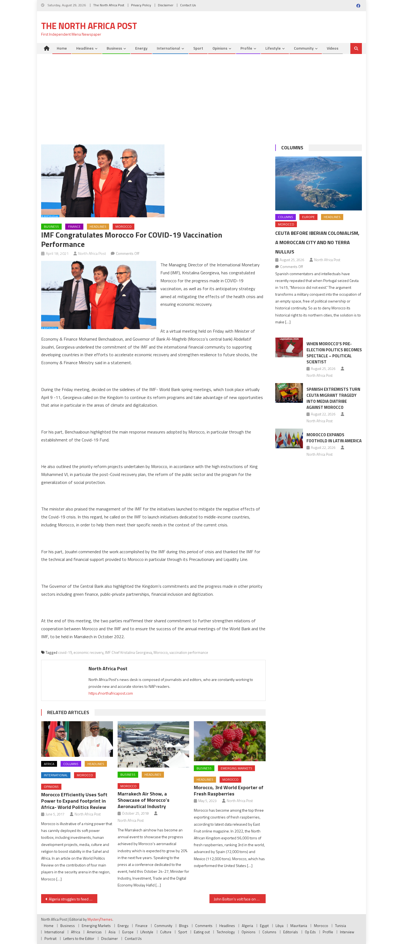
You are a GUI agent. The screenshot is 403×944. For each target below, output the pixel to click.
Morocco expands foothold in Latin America (334, 438)
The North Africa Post (108, 5)
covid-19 (65, 652)
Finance (74, 226)
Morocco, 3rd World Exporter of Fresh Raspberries (228, 790)
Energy (141, 48)
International (168, 48)
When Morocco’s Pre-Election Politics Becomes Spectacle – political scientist (334, 353)
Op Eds (310, 932)
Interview (347, 932)
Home (62, 48)
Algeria (247, 925)
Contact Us (188, 5)
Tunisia (340, 925)
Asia (112, 932)
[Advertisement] (201, 95)
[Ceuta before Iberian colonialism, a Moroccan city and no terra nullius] (318, 183)
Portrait (50, 938)
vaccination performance (188, 652)
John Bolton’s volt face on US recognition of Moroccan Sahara (240, 899)
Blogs (183, 925)
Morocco (123, 226)
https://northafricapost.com (111, 693)
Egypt (264, 925)
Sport (198, 48)
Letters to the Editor (78, 938)
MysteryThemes (99, 919)
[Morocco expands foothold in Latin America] (289, 438)
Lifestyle (273, 48)
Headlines (84, 48)
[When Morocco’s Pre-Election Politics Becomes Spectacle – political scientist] (289, 347)
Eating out (202, 932)
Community (304, 48)
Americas (94, 932)
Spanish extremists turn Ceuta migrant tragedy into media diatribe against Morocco (333, 398)
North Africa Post (92, 253)
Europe (308, 216)
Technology (226, 932)
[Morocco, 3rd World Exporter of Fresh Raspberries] (230, 741)
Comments (203, 925)
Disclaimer (165, 5)
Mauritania (298, 925)
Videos (332, 48)
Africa (49, 763)
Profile (246, 48)
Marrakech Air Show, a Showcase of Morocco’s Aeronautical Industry (143, 800)
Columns (70, 763)
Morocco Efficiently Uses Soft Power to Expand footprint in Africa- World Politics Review (74, 801)
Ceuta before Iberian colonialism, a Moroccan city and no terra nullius (317, 242)
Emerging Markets (236, 768)
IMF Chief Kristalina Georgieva (128, 652)
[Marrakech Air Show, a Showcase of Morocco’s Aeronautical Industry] (153, 744)
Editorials (290, 932)
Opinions (219, 48)
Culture (165, 932)
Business (114, 48)
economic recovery (88, 652)
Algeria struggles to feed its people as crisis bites (73, 899)
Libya (279, 925)
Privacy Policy (141, 5)
